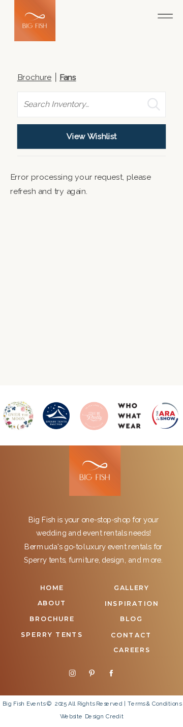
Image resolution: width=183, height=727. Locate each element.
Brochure (34, 77)
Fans (67, 77)
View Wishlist (91, 136)
